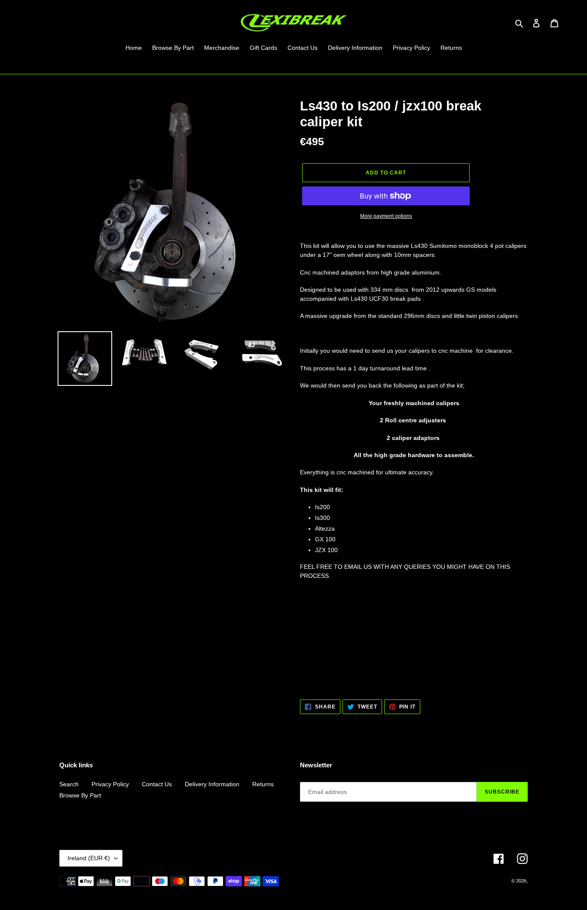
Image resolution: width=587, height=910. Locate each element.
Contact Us (157, 784)
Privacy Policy (110, 784)
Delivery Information (212, 784)
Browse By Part (80, 795)
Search (69, 784)
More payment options (386, 216)
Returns (263, 784)
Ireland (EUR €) (88, 858)
